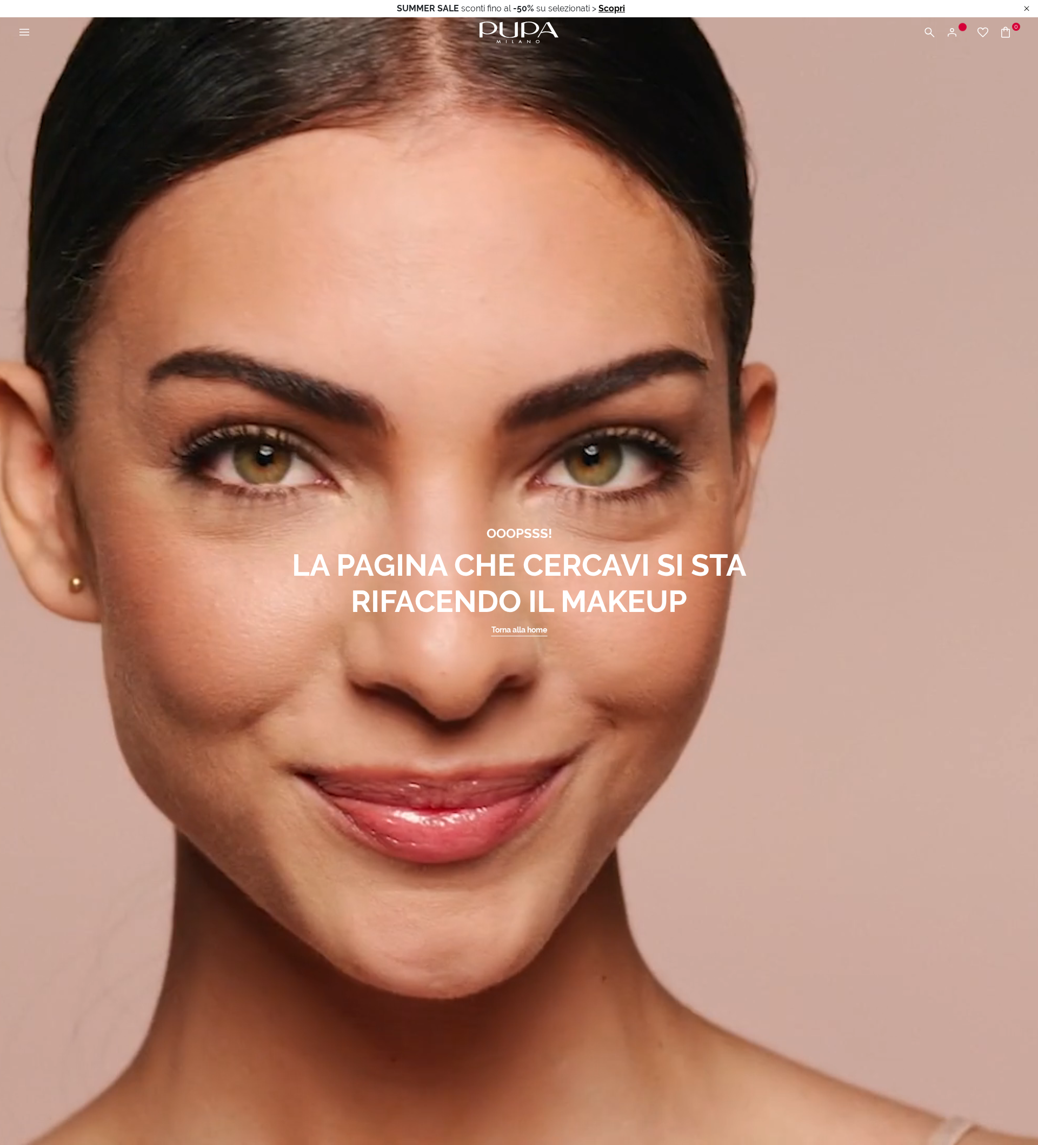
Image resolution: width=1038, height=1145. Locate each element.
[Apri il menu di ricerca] (929, 32)
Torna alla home (519, 629)
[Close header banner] (1027, 9)
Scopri (611, 8)
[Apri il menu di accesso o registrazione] (956, 32)
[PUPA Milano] (519, 31)
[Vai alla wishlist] (983, 32)
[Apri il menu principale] (24, 32)
